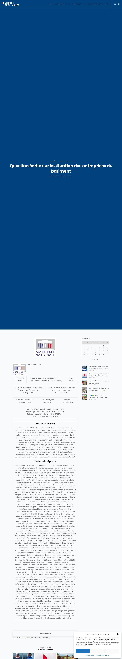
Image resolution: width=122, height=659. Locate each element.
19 (91, 352)
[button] (118, 634)
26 (91, 354)
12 (91, 350)
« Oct (93, 360)
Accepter (83, 651)
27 (95, 354)
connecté (26, 637)
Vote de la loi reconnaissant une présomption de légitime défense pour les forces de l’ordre (98, 368)
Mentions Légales (90, 655)
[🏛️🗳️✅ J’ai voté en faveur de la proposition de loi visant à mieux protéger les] (84, 397)
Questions (71, 161)
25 (87, 354)
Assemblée (61, 161)
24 (84, 354)
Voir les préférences (112, 651)
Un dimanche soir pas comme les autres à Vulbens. (99, 382)
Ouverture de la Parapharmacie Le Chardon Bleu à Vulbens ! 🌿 (99, 389)
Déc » (97, 360)
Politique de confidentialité (102, 655)
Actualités (51, 161)
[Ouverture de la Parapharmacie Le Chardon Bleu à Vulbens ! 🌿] (84, 390)
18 (87, 352)
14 (99, 350)
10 (84, 350)
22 (103, 352)
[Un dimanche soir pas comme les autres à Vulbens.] (84, 382)
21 (99, 352)
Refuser (98, 651)
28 (99, 354)
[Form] (114, 4)
